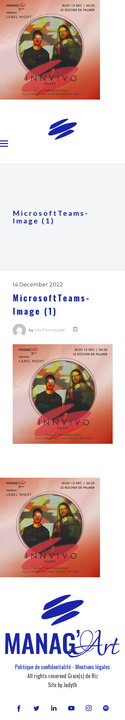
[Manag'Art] (62, 129)
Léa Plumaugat (50, 329)
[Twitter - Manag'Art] (36, 708)
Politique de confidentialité (43, 667)
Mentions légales (92, 667)
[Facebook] (19, 708)
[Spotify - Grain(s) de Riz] (106, 708)
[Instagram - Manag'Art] (88, 708)
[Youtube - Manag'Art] (71, 708)
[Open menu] (4, 144)
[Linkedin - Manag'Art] (53, 708)
